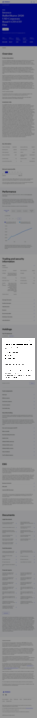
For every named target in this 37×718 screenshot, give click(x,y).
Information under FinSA (9, 365)
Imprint (22, 364)
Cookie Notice (18, 364)
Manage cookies (16, 365)
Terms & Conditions (8, 364)
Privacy (13, 364)
